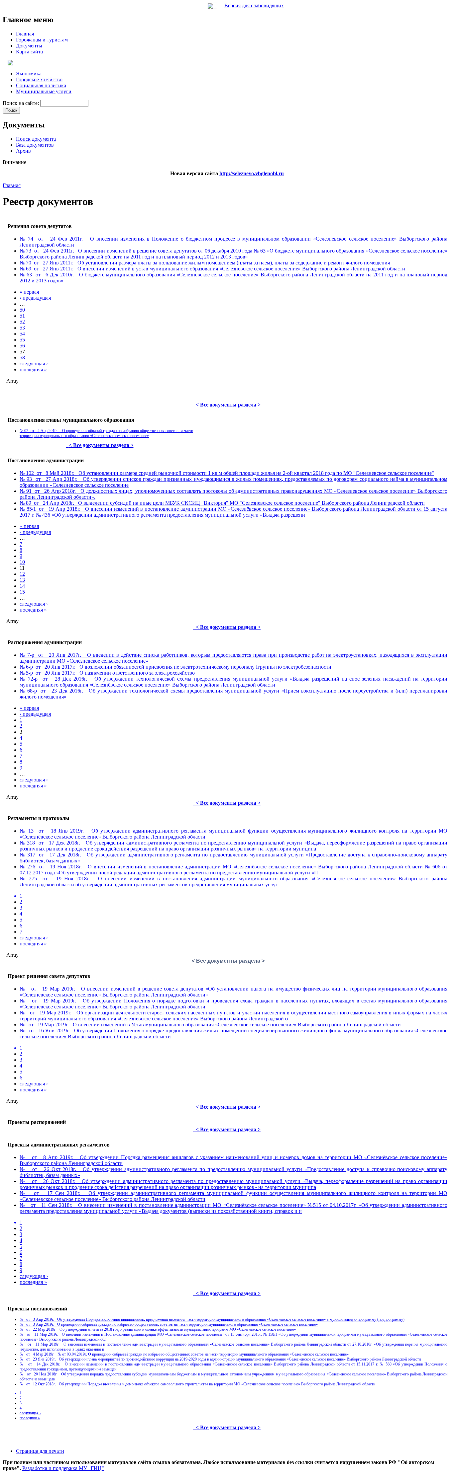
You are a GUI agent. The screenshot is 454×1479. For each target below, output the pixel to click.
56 (22, 345)
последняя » (33, 369)
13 (22, 580)
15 (22, 592)
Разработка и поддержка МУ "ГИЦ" (63, 1468)
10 (22, 562)
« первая (29, 292)
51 (22, 316)
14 (22, 586)
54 (22, 333)
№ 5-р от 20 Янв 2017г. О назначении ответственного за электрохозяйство (107, 673)
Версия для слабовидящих (254, 5)
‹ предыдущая (35, 298)
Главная (12, 185)
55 (22, 339)
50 (22, 310)
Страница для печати (40, 1451)
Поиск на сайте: (21, 103)
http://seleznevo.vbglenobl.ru (251, 173)
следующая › (34, 363)
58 (22, 357)
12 (22, 574)
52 (22, 322)
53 (22, 328)
